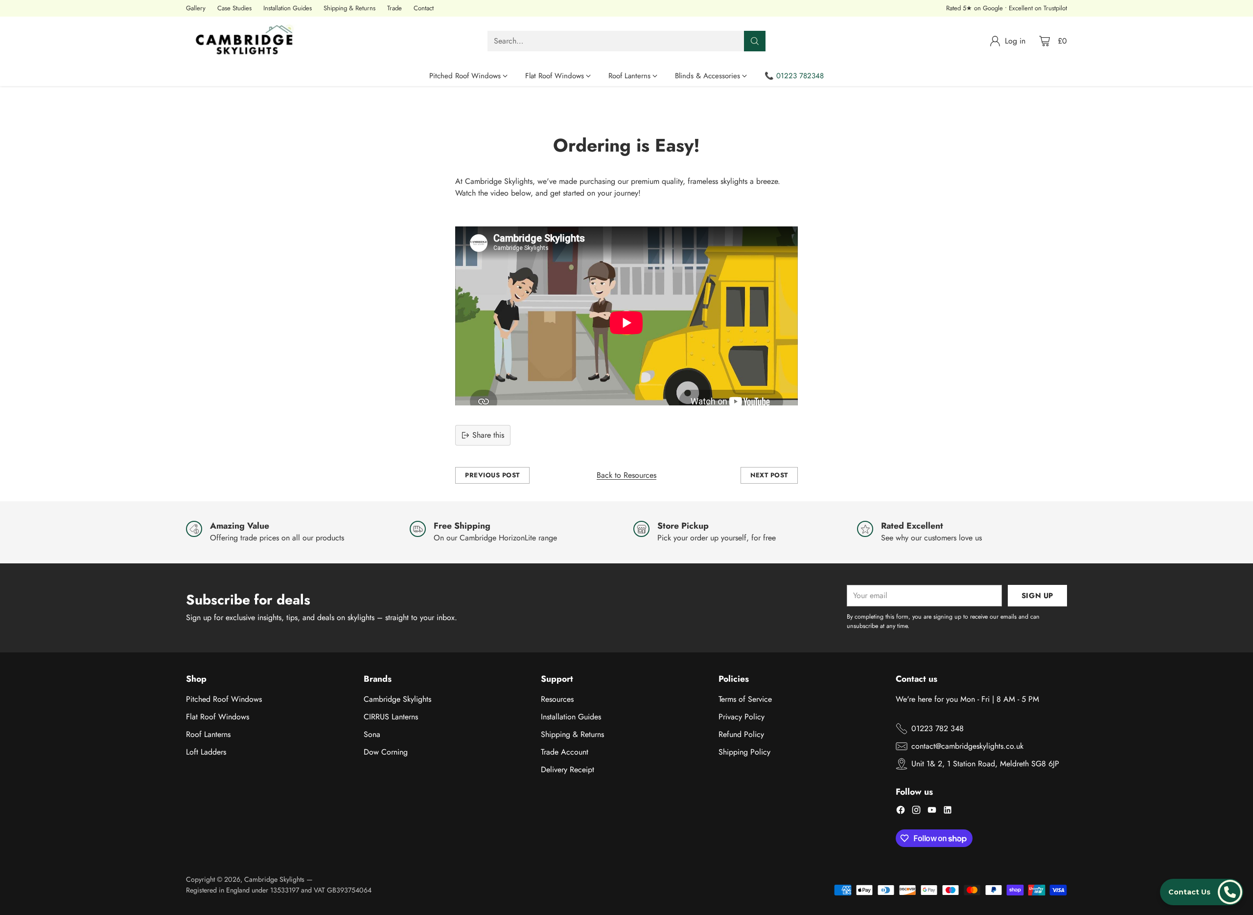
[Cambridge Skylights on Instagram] (916, 811)
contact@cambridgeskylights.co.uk (967, 746)
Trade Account (564, 752)
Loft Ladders (206, 752)
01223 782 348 (937, 728)
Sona (372, 734)
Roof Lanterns (208, 734)
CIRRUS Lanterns (391, 716)
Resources (557, 699)
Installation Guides (571, 716)
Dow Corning (386, 752)
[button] (1201, 892)
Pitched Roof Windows (224, 699)
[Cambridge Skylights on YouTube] (932, 811)
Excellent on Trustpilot (1038, 8)
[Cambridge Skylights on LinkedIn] (947, 811)
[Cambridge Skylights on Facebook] (900, 811)
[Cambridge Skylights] (247, 41)
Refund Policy (741, 734)
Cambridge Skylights (397, 699)
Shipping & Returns (572, 734)
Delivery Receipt (567, 769)
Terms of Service (745, 699)
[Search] (755, 41)
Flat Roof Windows (217, 716)
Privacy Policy (742, 716)
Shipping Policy (744, 752)
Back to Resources (626, 475)
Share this (488, 435)
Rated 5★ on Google (974, 8)
